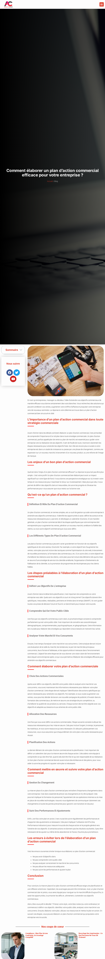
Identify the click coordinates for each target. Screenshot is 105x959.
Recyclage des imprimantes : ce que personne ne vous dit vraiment (91, 935)
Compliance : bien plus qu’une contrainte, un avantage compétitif (36, 935)
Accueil (50, 181)
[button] (101, 4)
